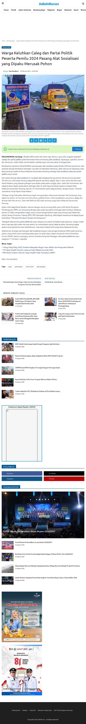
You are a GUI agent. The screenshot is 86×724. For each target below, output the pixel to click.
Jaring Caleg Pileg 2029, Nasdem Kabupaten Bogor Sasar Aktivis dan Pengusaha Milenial (38, 247)
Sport (76, 10)
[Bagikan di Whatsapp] (50, 140)
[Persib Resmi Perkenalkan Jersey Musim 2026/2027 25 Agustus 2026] (27, 549)
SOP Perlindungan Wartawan (63, 710)
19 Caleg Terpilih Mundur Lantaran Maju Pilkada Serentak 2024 (28, 250)
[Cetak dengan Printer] (54, 140)
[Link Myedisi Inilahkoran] (9, 437)
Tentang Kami (16, 710)
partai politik (16, 159)
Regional (51, 10)
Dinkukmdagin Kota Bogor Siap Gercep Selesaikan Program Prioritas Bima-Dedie (22, 283)
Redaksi (24, 710)
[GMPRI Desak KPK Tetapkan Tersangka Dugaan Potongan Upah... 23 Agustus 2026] (31, 374)
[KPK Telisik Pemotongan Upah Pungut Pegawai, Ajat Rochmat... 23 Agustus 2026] (31, 350)
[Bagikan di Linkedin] (41, 140)
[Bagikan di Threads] (45, 140)
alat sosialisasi (54, 159)
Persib (13, 10)
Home (3, 41)
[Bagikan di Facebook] (31, 140)
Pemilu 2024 (29, 156)
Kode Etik (32, 710)
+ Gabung (77, 149)
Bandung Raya (39, 10)
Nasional (68, 10)
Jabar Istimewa (24, 10)
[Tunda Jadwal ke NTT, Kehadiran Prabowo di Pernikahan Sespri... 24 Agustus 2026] (31, 398)
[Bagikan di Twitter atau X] (36, 140)
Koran (6, 10)
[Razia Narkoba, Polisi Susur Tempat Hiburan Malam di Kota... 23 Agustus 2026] (30, 386)
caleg (4, 159)
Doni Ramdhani (13, 71)
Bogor (59, 10)
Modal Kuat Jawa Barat (53, 282)
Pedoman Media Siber (45, 710)
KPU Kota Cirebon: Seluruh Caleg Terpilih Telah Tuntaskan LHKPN (29, 252)
